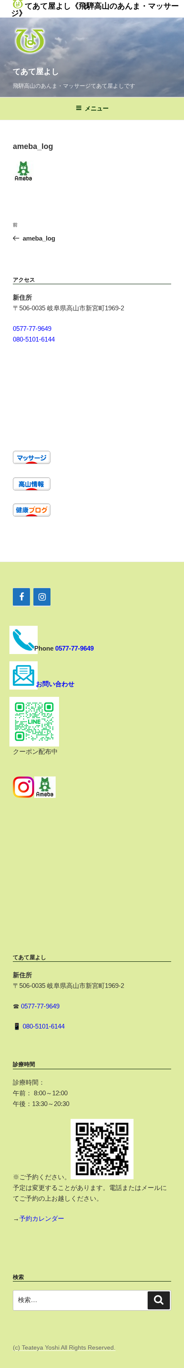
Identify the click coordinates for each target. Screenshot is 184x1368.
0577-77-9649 (32, 328)
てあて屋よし (36, 71)
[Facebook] (21, 597)
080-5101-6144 (34, 339)
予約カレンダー (41, 1218)
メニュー (97, 108)
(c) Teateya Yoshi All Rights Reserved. (64, 1347)
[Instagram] (41, 597)
